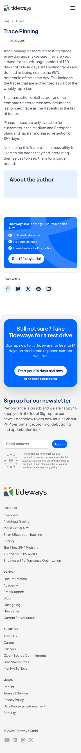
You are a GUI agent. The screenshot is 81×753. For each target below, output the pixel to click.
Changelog (12, 605)
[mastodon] (22, 740)
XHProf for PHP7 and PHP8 (23, 554)
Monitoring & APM (16, 528)
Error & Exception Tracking (23, 534)
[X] (31, 740)
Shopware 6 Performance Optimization (32, 560)
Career (9, 642)
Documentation (15, 579)
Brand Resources (16, 662)
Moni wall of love (15, 668)
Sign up (60, 444)
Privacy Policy (14, 700)
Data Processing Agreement (24, 706)
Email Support (14, 592)
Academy (11, 585)
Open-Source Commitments (25, 655)
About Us (10, 636)
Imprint (9, 687)
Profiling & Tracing (16, 521)
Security (10, 713)
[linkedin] (15, 740)
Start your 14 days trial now (40, 370)
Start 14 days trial (26, 258)
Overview (11, 515)
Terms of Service (16, 693)
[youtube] (6, 740)
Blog (6, 20)
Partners (10, 649)
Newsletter (12, 611)
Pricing (9, 541)
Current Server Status (19, 618)
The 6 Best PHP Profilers (21, 547)
